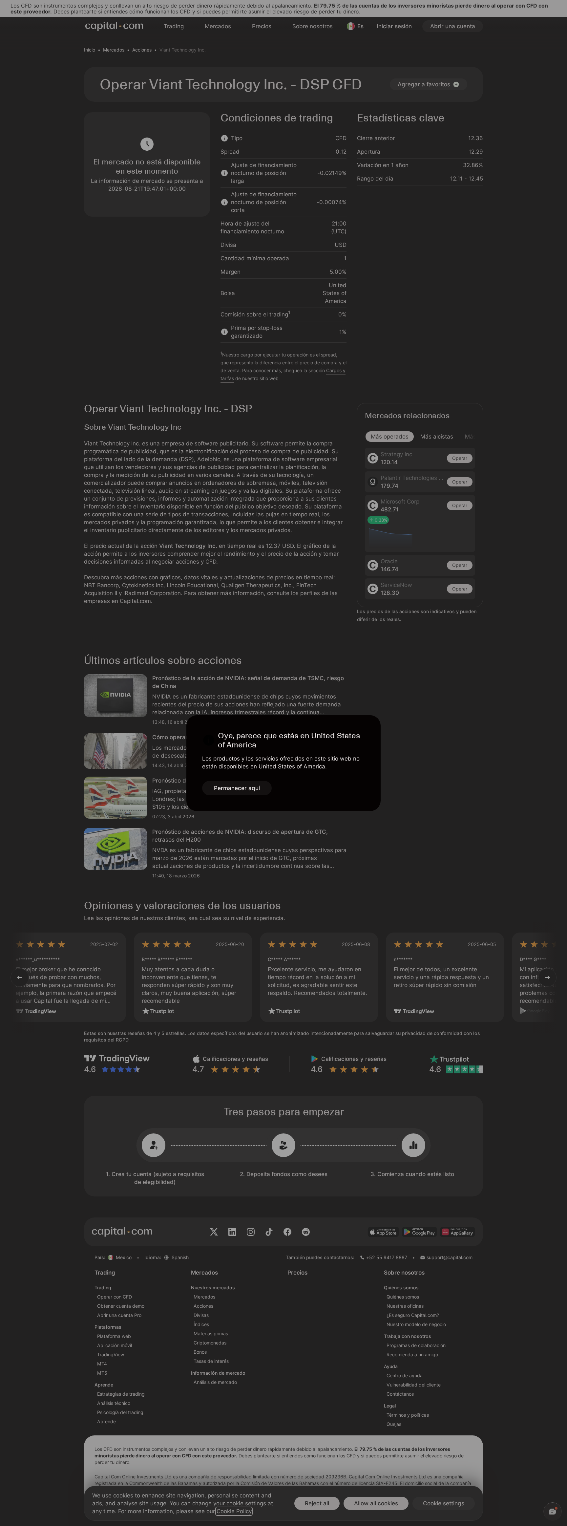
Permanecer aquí (237, 788)
